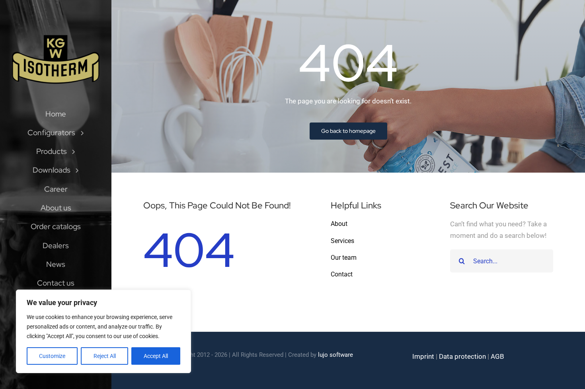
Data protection (462, 356)
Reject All (105, 356)
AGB (497, 356)
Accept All (156, 356)
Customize (52, 356)
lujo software (335, 354)
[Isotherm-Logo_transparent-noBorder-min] (55, 37)
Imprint (423, 356)
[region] (103, 331)
